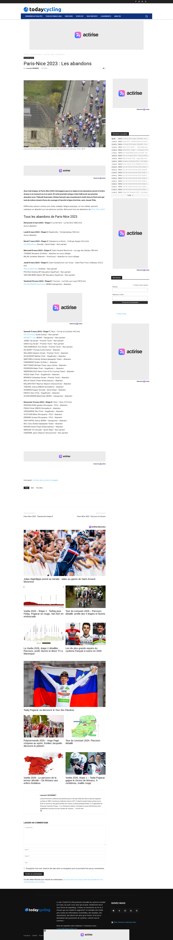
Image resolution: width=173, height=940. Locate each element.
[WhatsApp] (42, 73)
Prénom (114, 287)
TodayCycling (121, 313)
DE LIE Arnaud (29, 334)
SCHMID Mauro (30, 244)
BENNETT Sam (30, 337)
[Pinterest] (36, 73)
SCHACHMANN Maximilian (35, 284)
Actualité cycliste (36, 54)
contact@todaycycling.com (66, 928)
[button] (146, 16)
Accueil (26, 54)
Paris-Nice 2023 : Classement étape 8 (38, 516)
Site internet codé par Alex (125, 922)
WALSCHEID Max (31, 269)
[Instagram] (139, 1)
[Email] (47, 73)
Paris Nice (39, 488)
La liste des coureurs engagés (45, 480)
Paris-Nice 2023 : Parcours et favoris (91, 516)
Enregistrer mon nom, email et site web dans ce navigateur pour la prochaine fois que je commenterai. (65, 868)
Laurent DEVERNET (32, 68)
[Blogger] (113, 910)
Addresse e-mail (118, 295)
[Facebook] (136, 1)
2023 (32, 488)
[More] (53, 73)
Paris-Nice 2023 (98, 209)
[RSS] (142, 1)
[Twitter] (145, 1)
